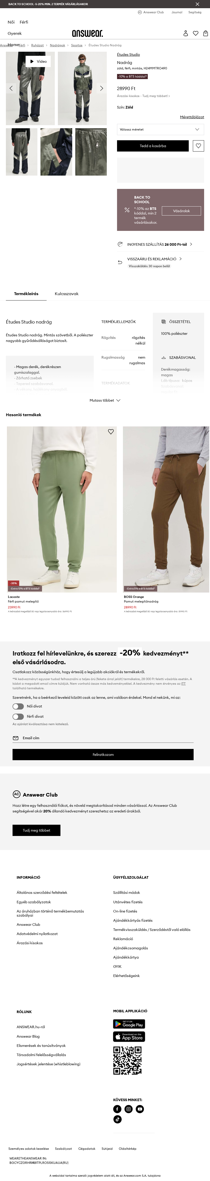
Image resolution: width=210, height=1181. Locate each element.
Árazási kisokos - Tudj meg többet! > (143, 96)
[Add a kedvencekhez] (198, 146)
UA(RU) (63, 1163)
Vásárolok (181, 211)
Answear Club (28, 924)
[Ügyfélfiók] (186, 33)
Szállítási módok (126, 892)
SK (51, 1163)
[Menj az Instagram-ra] (128, 1109)
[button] (160, 129)
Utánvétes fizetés (128, 902)
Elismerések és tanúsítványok (41, 1045)
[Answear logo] (87, 33)
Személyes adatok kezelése (28, 1149)
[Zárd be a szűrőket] (197, 4)
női (11, 22)
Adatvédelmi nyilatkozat (37, 933)
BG (11, 1163)
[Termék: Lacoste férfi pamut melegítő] (62, 509)
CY (16, 1163)
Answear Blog (28, 1036)
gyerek (15, 33)
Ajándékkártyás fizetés (133, 920)
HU (34, 1163)
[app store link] (129, 1036)
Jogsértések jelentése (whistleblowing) (48, 1064)
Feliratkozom (103, 754)
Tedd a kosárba (153, 146)
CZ (20, 1163)
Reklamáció (123, 939)
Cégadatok (86, 1149)
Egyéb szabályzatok (34, 902)
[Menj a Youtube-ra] (140, 1109)
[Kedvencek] (196, 33)
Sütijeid (107, 1149)
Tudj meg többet (36, 830)
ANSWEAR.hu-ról (31, 1027)
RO (44, 1163)
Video (42, 61)
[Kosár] (206, 33)
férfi (24, 22)
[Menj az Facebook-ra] (117, 1109)
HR (29, 1163)
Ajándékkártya (126, 957)
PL (40, 1163)
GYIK (117, 966)
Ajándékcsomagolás (130, 948)
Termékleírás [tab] (26, 293)
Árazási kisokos (30, 943)
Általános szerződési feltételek (42, 892)
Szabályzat (63, 1149)
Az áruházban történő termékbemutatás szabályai (50, 913)
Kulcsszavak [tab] (67, 293)
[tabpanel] (105, 352)
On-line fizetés (125, 911)
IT (37, 1163)
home (13, 44)
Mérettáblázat (192, 117)
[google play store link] (129, 1024)
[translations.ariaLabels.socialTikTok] (117, 1119)
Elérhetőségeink (126, 975)
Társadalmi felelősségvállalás (41, 1055)
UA (55, 1163)
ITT (183, 683)
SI (48, 1163)
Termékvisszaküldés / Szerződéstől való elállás (152, 929)
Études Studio (128, 54)
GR (25, 1163)
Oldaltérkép (127, 1149)
